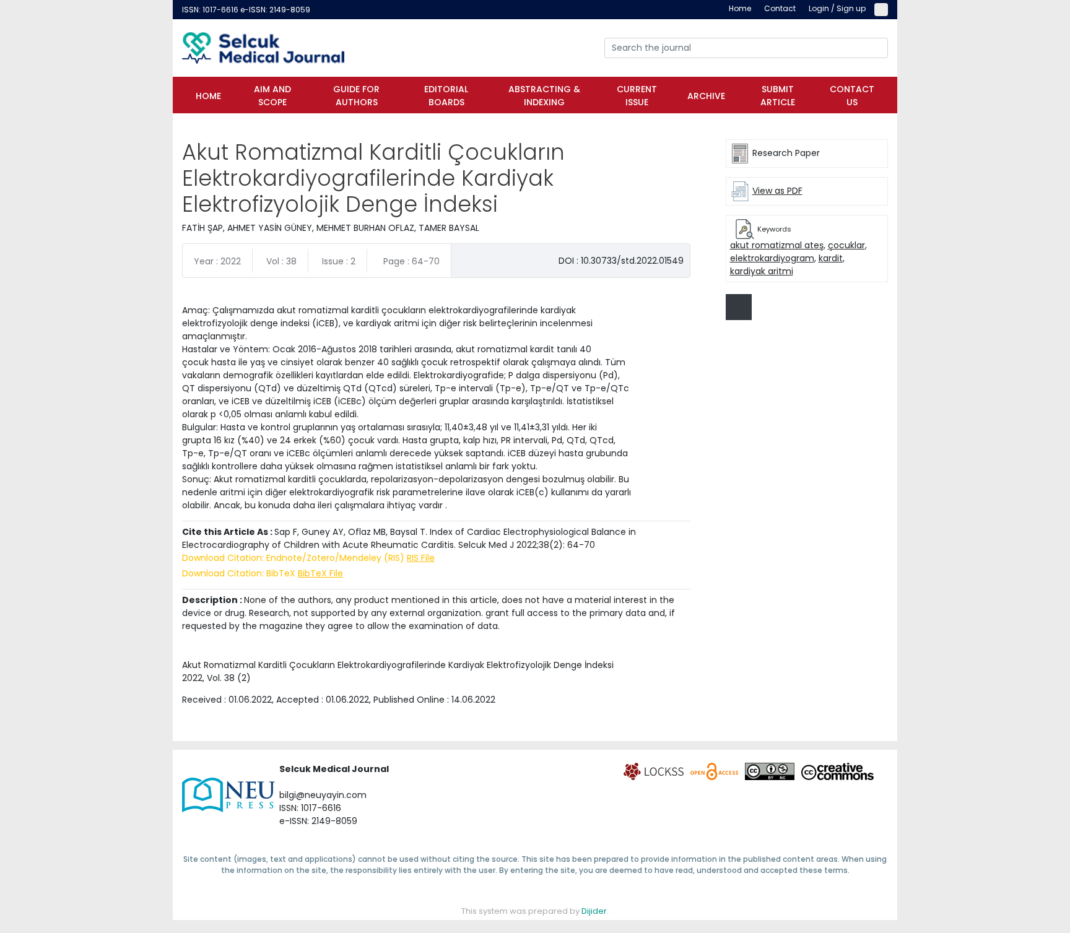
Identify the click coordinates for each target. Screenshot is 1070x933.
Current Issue (637, 95)
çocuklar (846, 245)
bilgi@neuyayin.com (323, 795)
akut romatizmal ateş (777, 245)
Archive (706, 96)
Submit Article (777, 95)
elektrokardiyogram (772, 258)
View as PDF (777, 190)
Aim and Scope (272, 95)
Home (208, 96)
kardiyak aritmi (761, 271)
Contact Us (852, 95)
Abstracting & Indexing (544, 95)
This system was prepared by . (535, 911)
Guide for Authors (356, 95)
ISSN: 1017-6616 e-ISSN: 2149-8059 (246, 9)
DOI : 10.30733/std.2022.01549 (621, 260)
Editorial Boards (446, 95)
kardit (831, 258)
